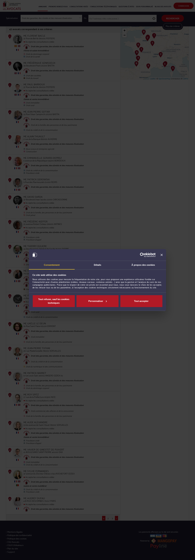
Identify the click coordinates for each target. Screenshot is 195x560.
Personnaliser (95, 301)
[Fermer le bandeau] (162, 255)
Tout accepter (141, 301)
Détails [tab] (97, 265)
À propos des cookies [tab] (143, 265)
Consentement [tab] (52, 265)
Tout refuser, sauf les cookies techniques (53, 301)
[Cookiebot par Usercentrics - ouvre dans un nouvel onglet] (142, 255)
